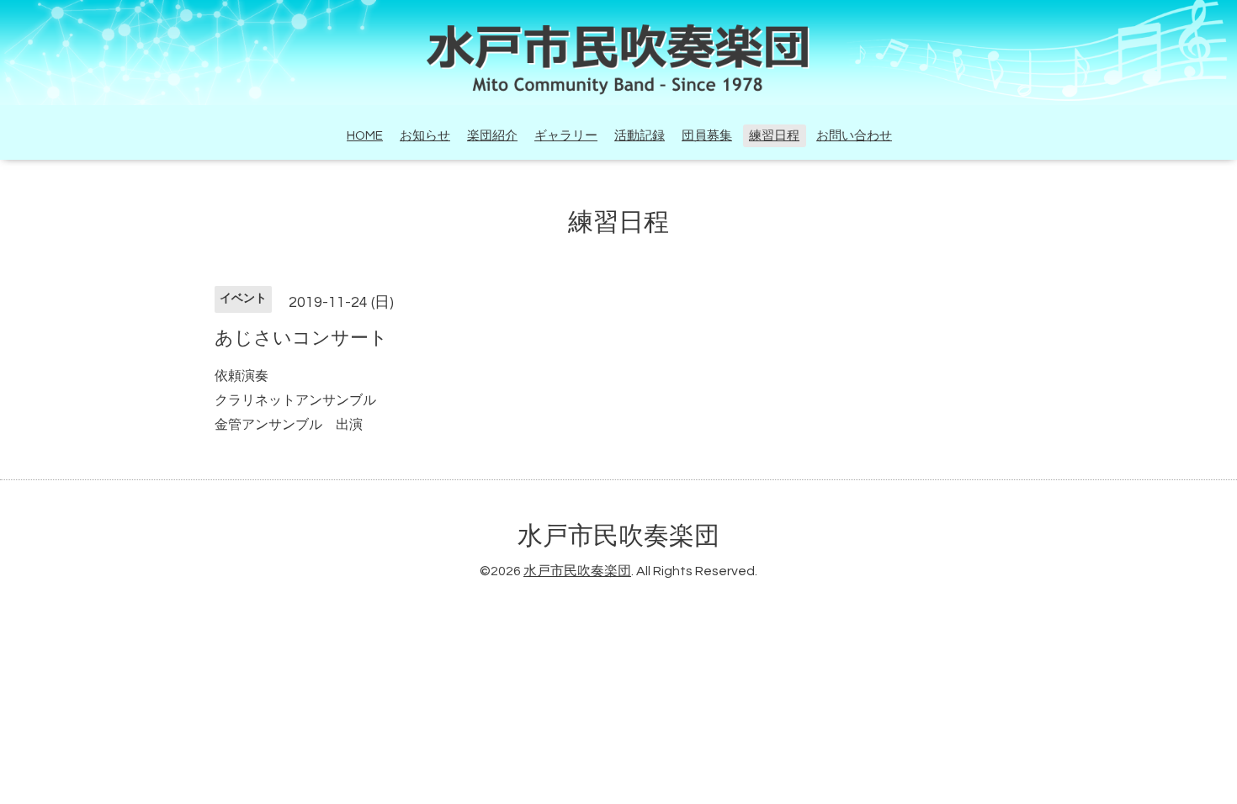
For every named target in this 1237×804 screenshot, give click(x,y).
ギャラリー (565, 136)
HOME (365, 136)
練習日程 (774, 136)
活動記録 (639, 136)
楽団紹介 (492, 136)
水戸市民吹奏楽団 (618, 536)
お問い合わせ (854, 136)
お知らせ (425, 136)
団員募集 (707, 136)
